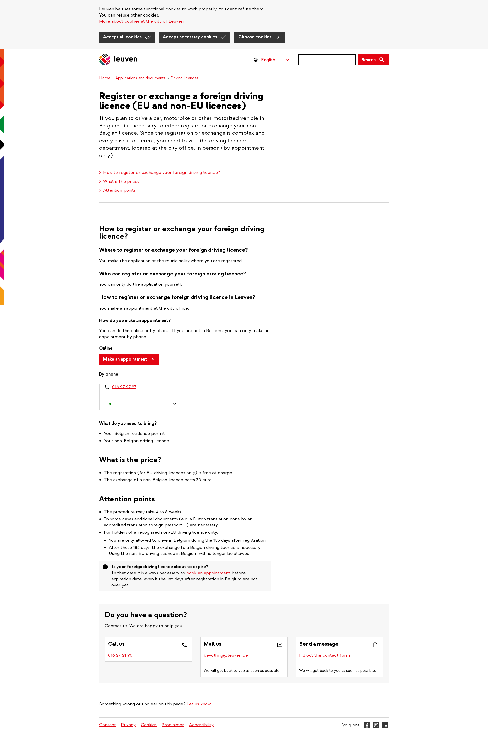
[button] (142, 404)
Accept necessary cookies (190, 37)
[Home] (118, 59)
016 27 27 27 (124, 387)
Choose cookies (255, 37)
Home (104, 78)
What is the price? (121, 181)
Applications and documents (140, 78)
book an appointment (208, 573)
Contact (107, 725)
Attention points (119, 190)
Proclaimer (173, 725)
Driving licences (185, 78)
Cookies (149, 725)
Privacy (128, 725)
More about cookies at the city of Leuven (141, 21)
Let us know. (199, 704)
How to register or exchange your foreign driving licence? (161, 172)
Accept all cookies (123, 37)
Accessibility (201, 725)
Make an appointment (125, 359)
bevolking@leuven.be (226, 655)
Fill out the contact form (324, 655)
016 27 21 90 (120, 655)
